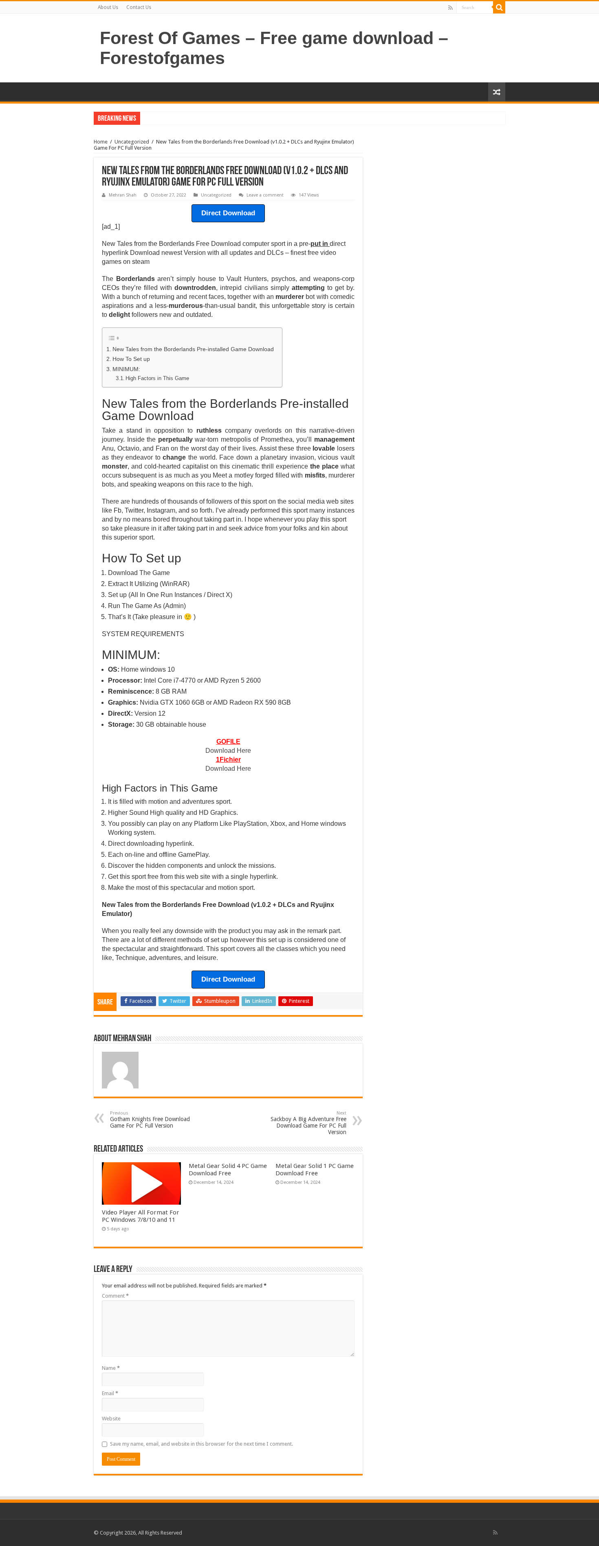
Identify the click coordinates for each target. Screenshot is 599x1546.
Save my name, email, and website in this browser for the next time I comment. (201, 1444)
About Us (108, 7)
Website (111, 1419)
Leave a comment (265, 195)
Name (111, 1368)
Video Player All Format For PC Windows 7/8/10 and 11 (140, 1216)
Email (110, 1393)
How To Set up (131, 359)
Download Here (228, 750)
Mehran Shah (123, 195)
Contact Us (138, 7)
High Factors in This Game (157, 378)
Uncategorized (132, 142)
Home (101, 142)
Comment (115, 1296)
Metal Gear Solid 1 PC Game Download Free (314, 1169)
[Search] (499, 7)
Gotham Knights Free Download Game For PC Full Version (150, 1119)
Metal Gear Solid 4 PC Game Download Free (228, 1169)
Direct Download (228, 213)
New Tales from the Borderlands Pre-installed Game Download (193, 349)
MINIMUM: (126, 369)
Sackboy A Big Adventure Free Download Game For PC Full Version (308, 1122)
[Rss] (450, 8)
